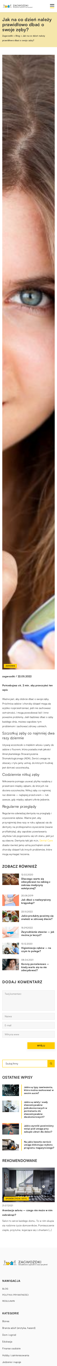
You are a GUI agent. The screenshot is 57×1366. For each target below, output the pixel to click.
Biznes (5, 1321)
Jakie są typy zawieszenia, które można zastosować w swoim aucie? (39, 1090)
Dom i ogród (9, 1334)
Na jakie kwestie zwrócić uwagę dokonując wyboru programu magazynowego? (39, 1144)
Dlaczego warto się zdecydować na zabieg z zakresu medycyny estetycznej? (35, 883)
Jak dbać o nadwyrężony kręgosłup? (36, 901)
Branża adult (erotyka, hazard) (18, 1327)
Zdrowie (10, 666)
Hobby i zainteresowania (15, 1355)
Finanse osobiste (11, 1348)
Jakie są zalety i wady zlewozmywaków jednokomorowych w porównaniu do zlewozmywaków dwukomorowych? (36, 1109)
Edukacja (7, 1341)
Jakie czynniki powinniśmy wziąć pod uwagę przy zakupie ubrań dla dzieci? (39, 1128)
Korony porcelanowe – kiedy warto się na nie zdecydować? (35, 967)
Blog (5, 1288)
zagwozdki (8, 676)
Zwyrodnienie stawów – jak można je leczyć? (37, 933)
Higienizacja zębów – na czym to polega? (36, 949)
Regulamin (8, 1301)
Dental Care (46, 840)
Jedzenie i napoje (11, 1362)
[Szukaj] (51, 1063)
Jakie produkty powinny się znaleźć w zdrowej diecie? (37, 917)
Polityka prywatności (15, 1294)
